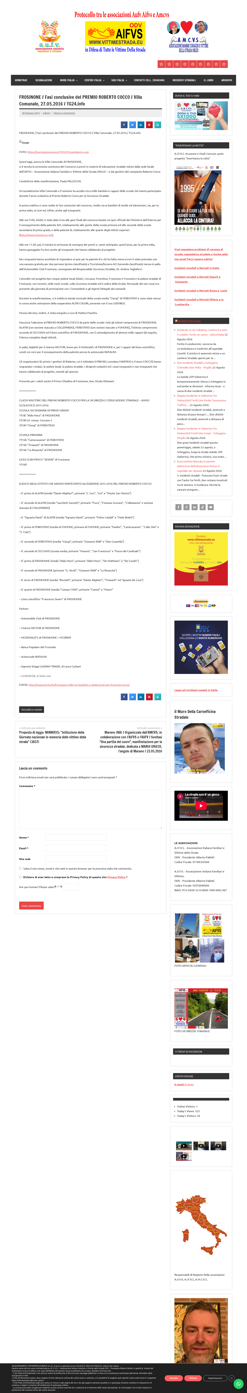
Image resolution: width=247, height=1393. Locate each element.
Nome (24, 837)
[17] (180, 773)
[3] (183, 229)
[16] (177, 773)
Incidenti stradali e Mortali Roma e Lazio (200, 290)
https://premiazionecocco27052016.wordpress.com (58, 152)
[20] (190, 773)
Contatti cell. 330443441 (149, 80)
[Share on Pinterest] (149, 127)
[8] (199, 771)
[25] (206, 773)
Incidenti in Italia (189, 320)
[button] (239, 1384)
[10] (206, 771)
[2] (180, 229)
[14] (219, 771)
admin (46, 112)
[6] (193, 229)
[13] (215, 771)
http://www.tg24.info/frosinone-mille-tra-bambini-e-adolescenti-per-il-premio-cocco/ (79, 684)
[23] (199, 773)
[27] (212, 773)
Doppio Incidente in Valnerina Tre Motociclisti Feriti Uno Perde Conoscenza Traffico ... (201, 400)
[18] (183, 773)
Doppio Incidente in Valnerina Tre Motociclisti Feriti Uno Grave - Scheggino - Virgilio (202, 433)
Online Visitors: (186, 1106)
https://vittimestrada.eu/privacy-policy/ (28, 1380)
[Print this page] (157, 127)
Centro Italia (93, 80)
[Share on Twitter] (132, 127)
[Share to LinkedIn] (141, 127)
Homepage (21, 80)
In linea (184, 1084)
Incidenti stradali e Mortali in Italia (196, 268)
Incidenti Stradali (184, 80)
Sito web (24, 859)
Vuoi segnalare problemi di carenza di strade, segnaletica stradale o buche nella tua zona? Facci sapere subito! (201, 254)
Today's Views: (186, 1111)
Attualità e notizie (31, 709)
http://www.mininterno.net (36, 235)
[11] (209, 771)
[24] (203, 773)
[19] (187, 773)
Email (23, 848)
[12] (212, 771)
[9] (203, 771)
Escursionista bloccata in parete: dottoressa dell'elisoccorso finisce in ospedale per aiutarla (198, 466)
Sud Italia (117, 80)
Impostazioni (215, 1378)
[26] (209, 773)
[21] (193, 773)
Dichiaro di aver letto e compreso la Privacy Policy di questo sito (75, 877)
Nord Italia (67, 80)
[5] (190, 229)
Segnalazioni (43, 80)
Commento (27, 786)
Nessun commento (64, 112)
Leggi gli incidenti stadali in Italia (196, 690)
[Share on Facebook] (124, 127)
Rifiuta (193, 1378)
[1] (177, 229)
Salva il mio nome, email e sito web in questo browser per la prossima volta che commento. (77, 868)
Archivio (226, 80)
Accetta (174, 1378)
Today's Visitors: (187, 1115)
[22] (196, 773)
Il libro (208, 80)
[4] (187, 229)
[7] (196, 771)
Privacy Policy (116, 877)
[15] (222, 771)
